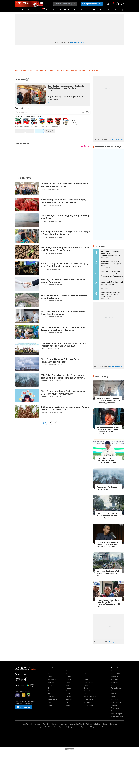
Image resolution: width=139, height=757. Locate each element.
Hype (68, 682)
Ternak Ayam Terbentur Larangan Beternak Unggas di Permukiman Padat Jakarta (65, 232)
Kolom (24, 10)
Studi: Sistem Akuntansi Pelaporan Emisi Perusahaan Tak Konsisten (60, 360)
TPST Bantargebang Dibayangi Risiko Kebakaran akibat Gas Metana (64, 296)
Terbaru (30, 131)
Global (50, 676)
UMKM (68, 694)
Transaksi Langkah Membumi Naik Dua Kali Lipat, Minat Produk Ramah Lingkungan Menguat (64, 264)
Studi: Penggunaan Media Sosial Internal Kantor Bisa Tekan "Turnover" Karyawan (63, 392)
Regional (51, 682)
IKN (49, 688)
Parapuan (69, 699)
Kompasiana (115, 679)
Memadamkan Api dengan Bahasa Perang (106, 488)
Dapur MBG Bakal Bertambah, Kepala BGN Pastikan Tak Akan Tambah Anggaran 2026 (108, 401)
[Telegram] (25, 674)
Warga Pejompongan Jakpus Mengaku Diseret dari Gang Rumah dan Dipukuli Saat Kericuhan (107, 430)
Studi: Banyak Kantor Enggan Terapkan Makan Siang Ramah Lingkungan (63, 312)
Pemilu (50, 685)
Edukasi (110, 10)
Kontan (113, 691)
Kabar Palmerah (27, 724)
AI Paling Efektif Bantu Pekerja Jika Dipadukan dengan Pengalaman (63, 280)
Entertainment (52, 699)
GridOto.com (115, 699)
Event (30, 10)
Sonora (113, 694)
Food (68, 691)
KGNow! (113, 685)
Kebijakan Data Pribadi (76, 724)
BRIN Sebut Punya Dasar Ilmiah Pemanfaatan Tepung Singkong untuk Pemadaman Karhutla (63, 376)
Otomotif (63, 10)
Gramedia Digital (116, 714)
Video (68, 705)
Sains (49, 702)
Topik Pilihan (88, 702)
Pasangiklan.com (116, 688)
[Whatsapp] (21, 679)
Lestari (89, 10)
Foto (67, 702)
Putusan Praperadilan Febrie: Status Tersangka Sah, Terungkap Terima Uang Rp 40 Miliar (108, 603)
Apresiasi (19, 131)
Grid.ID (113, 696)
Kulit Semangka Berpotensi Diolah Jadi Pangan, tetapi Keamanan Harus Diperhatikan (63, 201)
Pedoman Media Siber (93, 724)
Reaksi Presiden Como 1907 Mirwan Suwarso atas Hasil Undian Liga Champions (107, 544)
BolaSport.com (116, 702)
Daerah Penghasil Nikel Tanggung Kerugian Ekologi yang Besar (65, 216)
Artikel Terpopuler (90, 696)
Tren (82, 10)
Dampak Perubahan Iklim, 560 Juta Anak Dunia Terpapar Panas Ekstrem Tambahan (63, 328)
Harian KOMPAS (116, 674)
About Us (38, 724)
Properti (103, 10)
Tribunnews (115, 708)
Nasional (51, 674)
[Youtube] (17, 679)
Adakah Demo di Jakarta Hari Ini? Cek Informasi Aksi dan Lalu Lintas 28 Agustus (108, 516)
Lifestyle (76, 10)
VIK (85, 674)
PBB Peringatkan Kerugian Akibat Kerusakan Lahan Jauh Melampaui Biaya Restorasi (65, 248)
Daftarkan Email (25, 707)
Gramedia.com (115, 711)
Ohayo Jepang (89, 682)
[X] (21, 674)
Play (85, 694)
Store (86, 688)
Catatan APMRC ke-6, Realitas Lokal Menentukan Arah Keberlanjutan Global (64, 185)
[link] (117, 3)
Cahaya (48, 10)
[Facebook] (17, 674)
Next (60, 423)
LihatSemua (74, 121)
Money (95, 10)
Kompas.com (115, 671)
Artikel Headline (89, 705)
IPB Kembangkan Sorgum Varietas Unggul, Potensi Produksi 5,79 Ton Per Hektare (65, 408)
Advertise (46, 724)
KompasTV (114, 676)
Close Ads (69, 749)
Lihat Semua (84, 146)
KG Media (114, 682)
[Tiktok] (25, 679)
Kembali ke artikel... (54, 103)
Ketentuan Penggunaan (59, 724)
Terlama (39, 131)
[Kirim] (87, 112)
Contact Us (113, 724)
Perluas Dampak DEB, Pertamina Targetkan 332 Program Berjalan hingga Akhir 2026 (63, 344)
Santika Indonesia (117, 716)
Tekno (55, 10)
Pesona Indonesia (90, 691)
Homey (68, 688)
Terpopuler (50, 131)
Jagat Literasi (39, 10)
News (18, 10)
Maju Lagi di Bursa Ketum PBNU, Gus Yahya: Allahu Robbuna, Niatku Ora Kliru (106, 460)
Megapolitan (52, 679)
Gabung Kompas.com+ (77, 42)
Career (105, 724)
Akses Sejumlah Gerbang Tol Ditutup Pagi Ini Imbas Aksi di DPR (107, 573)
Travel (117, 10)
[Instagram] (29, 674)
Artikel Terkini (88, 699)
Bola (69, 10)
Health (50, 705)
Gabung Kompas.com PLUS (91, 4)
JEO (85, 676)
